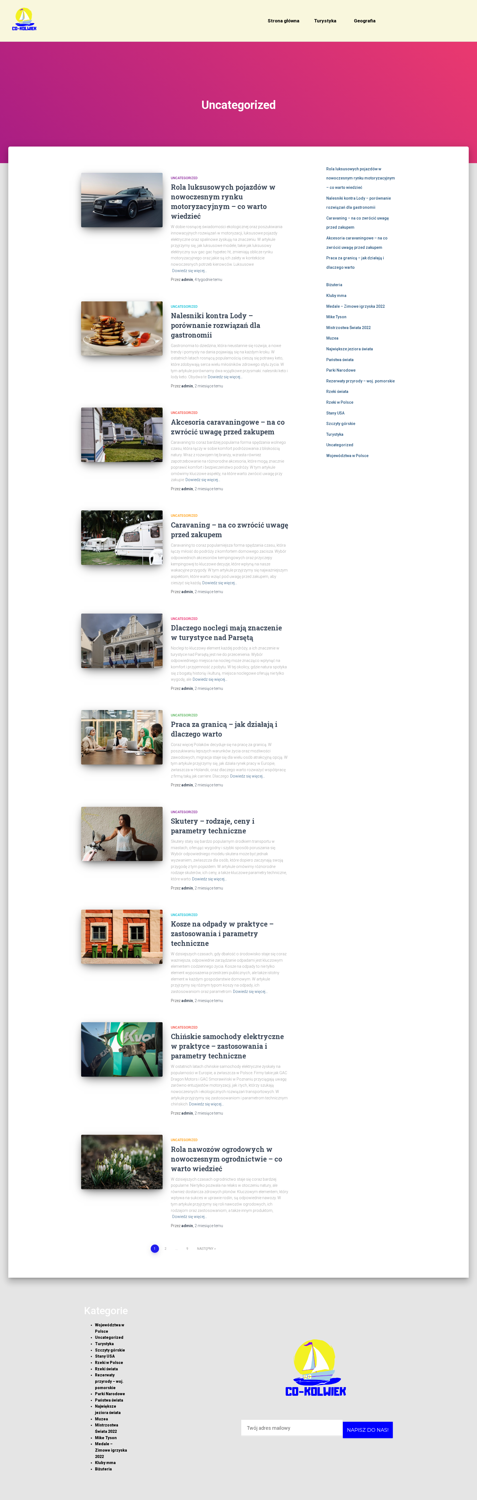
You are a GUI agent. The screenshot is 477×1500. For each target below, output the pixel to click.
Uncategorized (184, 178)
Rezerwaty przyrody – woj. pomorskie (360, 381)
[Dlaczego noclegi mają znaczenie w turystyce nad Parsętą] (122, 641)
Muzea (332, 338)
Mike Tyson (336, 317)
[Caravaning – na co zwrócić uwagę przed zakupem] (122, 537)
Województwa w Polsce (347, 455)
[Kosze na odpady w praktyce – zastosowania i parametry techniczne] (122, 937)
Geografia (364, 21)
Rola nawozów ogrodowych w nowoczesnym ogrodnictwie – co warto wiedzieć (226, 1159)
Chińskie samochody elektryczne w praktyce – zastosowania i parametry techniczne (227, 1046)
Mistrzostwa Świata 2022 (348, 327)
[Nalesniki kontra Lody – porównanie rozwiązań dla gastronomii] (122, 328)
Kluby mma (336, 295)
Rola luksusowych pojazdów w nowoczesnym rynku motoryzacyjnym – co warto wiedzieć (360, 178)
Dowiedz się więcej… (189, 270)
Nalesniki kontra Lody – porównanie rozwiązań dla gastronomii (215, 325)
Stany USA (335, 413)
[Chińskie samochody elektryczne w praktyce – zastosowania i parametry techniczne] (122, 1049)
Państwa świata (340, 360)
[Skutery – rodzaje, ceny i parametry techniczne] (122, 834)
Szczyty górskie (340, 423)
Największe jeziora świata (349, 349)
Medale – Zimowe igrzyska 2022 (355, 306)
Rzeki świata (337, 391)
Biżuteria (334, 285)
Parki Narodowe (341, 370)
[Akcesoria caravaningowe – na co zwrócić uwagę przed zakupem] (122, 435)
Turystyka (325, 21)
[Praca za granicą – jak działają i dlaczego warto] (122, 737)
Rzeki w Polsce (339, 402)
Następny (205, 1249)
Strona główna (283, 21)
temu (208, 279)
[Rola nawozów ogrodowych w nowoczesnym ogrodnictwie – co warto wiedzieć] (122, 1162)
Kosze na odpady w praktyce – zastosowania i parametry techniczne (222, 933)
